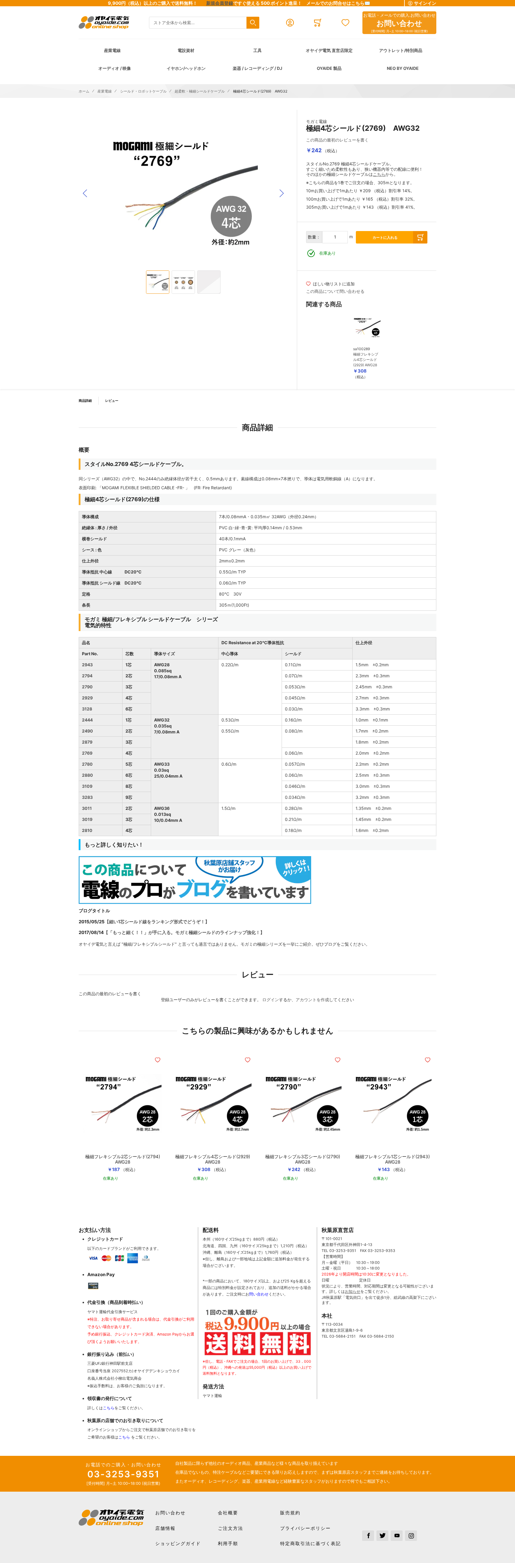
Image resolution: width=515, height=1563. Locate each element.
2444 (87, 719)
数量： (314, 236)
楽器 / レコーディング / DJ (257, 68)
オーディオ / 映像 (114, 68)
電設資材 (186, 50)
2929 (87, 697)
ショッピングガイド (178, 1543)
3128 (87, 708)
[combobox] (204, 23)
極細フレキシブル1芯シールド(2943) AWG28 (392, 1159)
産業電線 (112, 50)
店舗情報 (165, 1528)
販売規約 (290, 1513)
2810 (87, 830)
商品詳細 (85, 401)
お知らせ (352, 1291)
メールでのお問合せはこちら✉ (338, 3)
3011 (87, 808)
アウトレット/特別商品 (400, 50)
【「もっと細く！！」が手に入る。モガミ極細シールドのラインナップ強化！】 (184, 932)
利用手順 (228, 1543)
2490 (87, 730)
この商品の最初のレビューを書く (337, 139)
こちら (379, 174)
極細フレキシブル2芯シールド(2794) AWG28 (122, 1159)
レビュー (111, 401)
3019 (87, 819)
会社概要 (228, 1513)
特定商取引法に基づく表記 (310, 1543)
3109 (87, 786)
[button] (85, 193)
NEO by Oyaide (403, 68)
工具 (257, 50)
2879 (87, 741)
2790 (87, 686)
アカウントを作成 (312, 999)
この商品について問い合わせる (335, 291)
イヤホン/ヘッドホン (186, 68)
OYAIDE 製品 (329, 68)
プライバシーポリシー (305, 1528)
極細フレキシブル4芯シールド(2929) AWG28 (365, 359)
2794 (87, 675)
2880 (87, 775)
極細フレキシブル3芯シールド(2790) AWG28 (302, 1159)
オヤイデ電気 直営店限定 (329, 50)
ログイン (270, 999)
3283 (87, 797)
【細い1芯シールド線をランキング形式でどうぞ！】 (157, 921)
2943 (87, 664)
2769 (87, 753)
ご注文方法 (230, 1528)
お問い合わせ (170, 1513)
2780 (87, 764)
